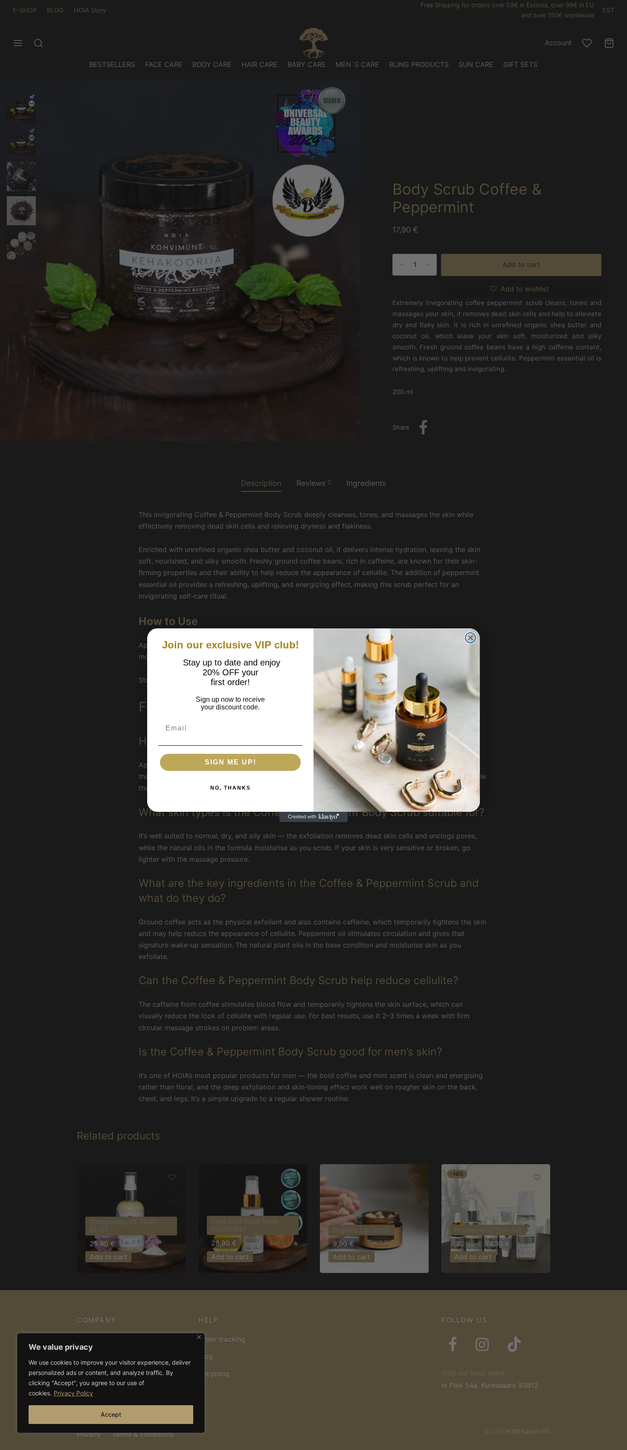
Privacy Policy (73, 1393)
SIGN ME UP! (230, 762)
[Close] (199, 1337)
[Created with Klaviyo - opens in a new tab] (313, 817)
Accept (111, 1414)
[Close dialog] (470, 638)
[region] (111, 1383)
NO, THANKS (230, 788)
